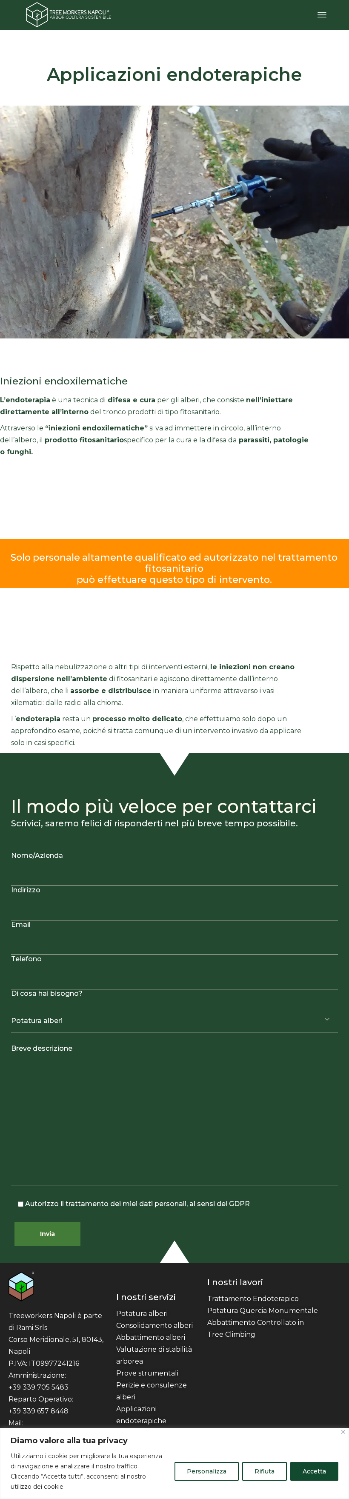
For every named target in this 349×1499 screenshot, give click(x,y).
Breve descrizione (41, 1048)
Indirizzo (25, 890)
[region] (174, 1463)
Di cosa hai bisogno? (47, 993)
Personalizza (206, 1471)
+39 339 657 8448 (39, 1411)
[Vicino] (343, 1432)
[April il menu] (322, 15)
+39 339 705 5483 (39, 1387)
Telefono (26, 959)
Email (21, 924)
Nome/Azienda (37, 855)
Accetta (314, 1471)
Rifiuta (265, 1471)
